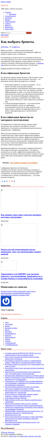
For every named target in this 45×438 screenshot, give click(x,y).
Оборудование (10, 22)
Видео (7, 330)
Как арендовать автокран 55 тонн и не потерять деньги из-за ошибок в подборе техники (22, 388)
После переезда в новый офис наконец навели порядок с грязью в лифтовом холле (21, 395)
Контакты (12, 14)
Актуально (5, 37)
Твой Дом (4, 5)
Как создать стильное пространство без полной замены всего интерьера (22, 358)
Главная (8, 12)
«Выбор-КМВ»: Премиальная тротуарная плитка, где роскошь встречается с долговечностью (24, 412)
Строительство (10, 16)
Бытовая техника (11, 328)
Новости (8, 25)
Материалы (9, 27)
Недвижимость (10, 333)
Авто (7, 322)
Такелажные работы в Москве (16, 398)
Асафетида (16, 47)
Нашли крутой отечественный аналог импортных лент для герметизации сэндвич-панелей (21, 251)
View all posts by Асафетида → (11, 314)
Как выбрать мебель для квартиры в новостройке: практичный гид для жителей (23, 391)
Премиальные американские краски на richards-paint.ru (24, 375)
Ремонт (7, 20)
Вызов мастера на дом (13, 415)
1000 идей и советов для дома (30, 436)
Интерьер (8, 18)
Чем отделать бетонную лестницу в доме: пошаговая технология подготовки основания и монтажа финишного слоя (24, 418)
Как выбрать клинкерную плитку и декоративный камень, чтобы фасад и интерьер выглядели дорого (23, 361)
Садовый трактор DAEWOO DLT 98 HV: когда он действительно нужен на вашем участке (23, 354)
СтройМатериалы (11, 345)
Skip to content (6, 2)
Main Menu (5, 35)
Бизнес (7, 326)
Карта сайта (9, 29)
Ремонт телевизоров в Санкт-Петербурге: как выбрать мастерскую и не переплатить (24, 378)
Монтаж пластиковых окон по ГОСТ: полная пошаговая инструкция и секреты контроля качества (23, 404)
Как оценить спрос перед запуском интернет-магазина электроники (21, 216)
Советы (7, 23)
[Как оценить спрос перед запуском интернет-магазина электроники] (19, 211)
